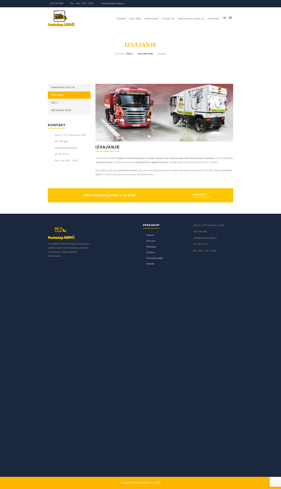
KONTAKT (200, 194)
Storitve (168, 18)
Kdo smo (135, 18)
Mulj (54, 102)
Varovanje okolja (191, 18)
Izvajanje (57, 95)
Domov (121, 18)
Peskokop (152, 18)
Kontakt (214, 18)
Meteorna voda (61, 110)
